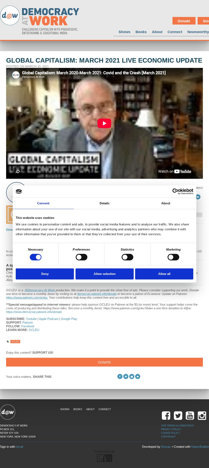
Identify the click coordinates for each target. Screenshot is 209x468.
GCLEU (34, 330)
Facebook (27, 326)
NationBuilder (200, 446)
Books (141, 32)
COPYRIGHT (168, 436)
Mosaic (166, 446)
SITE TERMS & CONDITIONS (177, 425)
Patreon (27, 322)
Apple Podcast (48, 319)
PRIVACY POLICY (171, 429)
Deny (45, 274)
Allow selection (105, 274)
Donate (184, 21)
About (157, 32)
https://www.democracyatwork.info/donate (34, 312)
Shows (124, 32)
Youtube (31, 319)
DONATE (104, 362)
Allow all (164, 274)
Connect (175, 32)
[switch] (81, 257)
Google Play (69, 319)
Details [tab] (105, 203)
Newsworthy (198, 32)
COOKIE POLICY (170, 433)
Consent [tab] (43, 203)
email (19, 446)
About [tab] (165, 203)
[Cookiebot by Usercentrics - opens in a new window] (175, 191)
